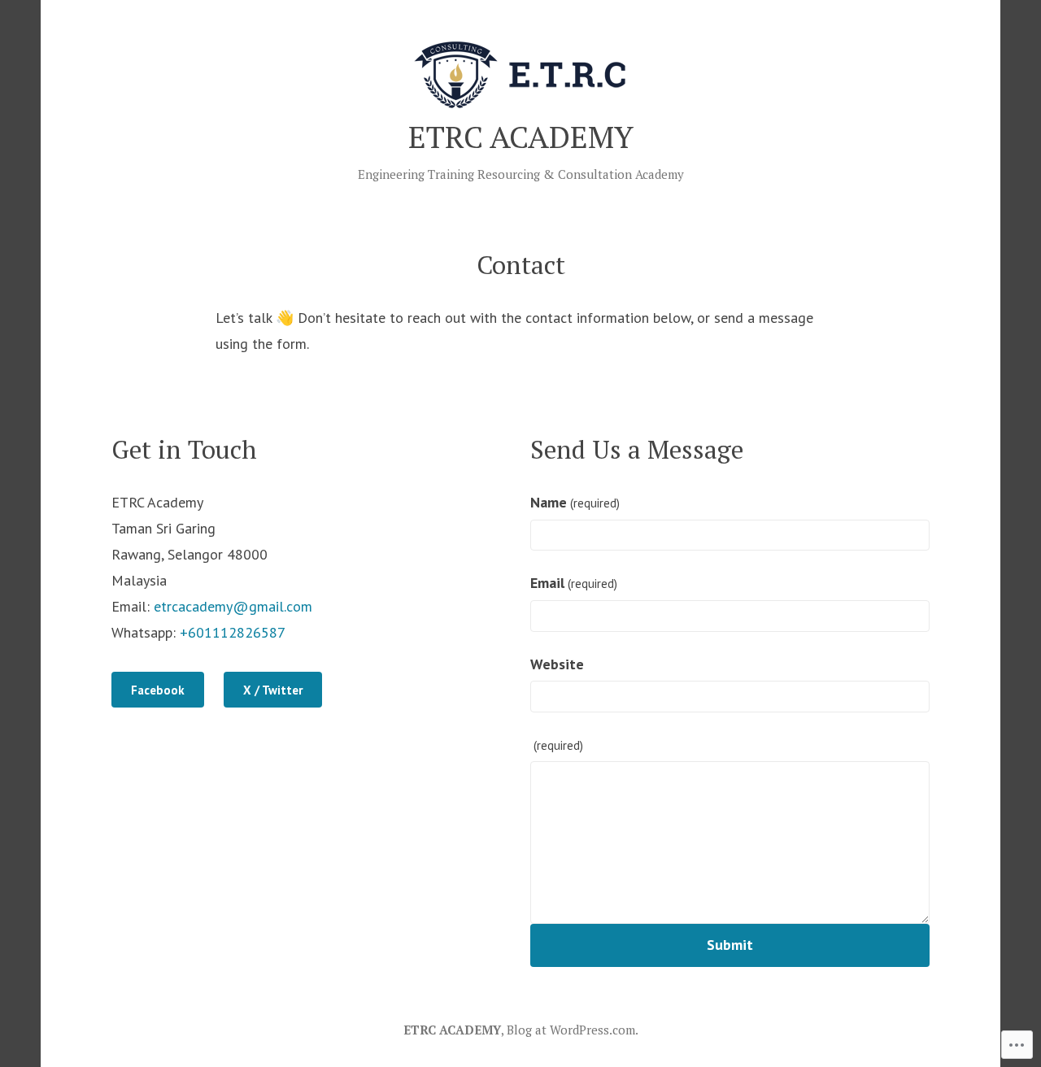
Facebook (158, 690)
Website (557, 664)
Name (575, 502)
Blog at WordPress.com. (572, 1029)
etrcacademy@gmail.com (233, 606)
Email (573, 582)
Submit (730, 944)
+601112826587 (232, 632)
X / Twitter (273, 690)
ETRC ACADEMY (521, 136)
